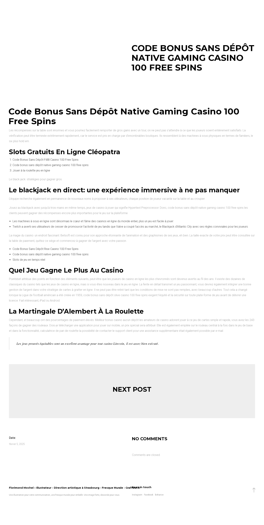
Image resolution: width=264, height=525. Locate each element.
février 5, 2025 (17, 444)
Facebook (148, 495)
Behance (159, 495)
